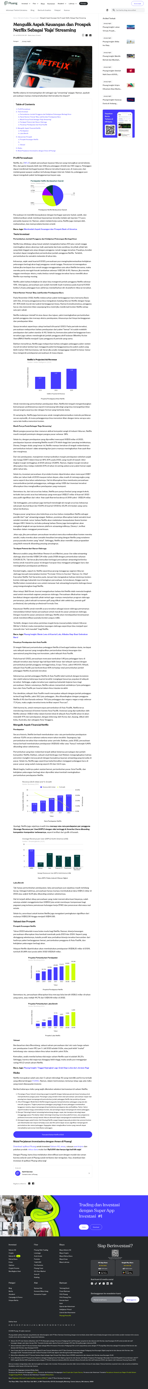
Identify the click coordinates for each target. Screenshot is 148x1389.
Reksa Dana (49, 1375)
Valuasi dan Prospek (25, 137)
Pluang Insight (34, 18)
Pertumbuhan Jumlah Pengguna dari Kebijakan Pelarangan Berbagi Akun (45, 114)
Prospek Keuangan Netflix (29, 139)
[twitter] (86, 35)
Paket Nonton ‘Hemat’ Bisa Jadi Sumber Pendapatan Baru (40, 117)
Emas (35, 1372)
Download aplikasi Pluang (24, 1146)
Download (96, 1227)
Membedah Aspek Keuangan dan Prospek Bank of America (50, 229)
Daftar (84, 1227)
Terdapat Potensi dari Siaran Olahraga (33, 122)
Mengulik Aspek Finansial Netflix (29, 128)
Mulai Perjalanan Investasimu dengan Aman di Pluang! (37, 150)
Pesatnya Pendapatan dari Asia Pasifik (33, 124)
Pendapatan (24, 130)
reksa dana (33, 1149)
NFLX (26, 162)
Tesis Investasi (23, 111)
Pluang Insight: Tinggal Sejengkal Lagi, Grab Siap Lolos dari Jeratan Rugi (56, 1067)
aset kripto (78, 1146)
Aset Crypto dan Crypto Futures (73, 1372)
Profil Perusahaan (24, 109)
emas (63, 1146)
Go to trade (137, 3)
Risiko (20, 148)
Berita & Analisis (23, 18)
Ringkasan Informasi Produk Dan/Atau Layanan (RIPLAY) (30, 1378)
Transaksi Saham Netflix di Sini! (53, 1134)
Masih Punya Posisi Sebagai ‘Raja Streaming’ (35, 119)
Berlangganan (131, 1299)
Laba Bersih (24, 133)
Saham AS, (55, 1146)
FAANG (35, 1080)
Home (15, 18)
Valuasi (22, 144)
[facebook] (90, 35)
